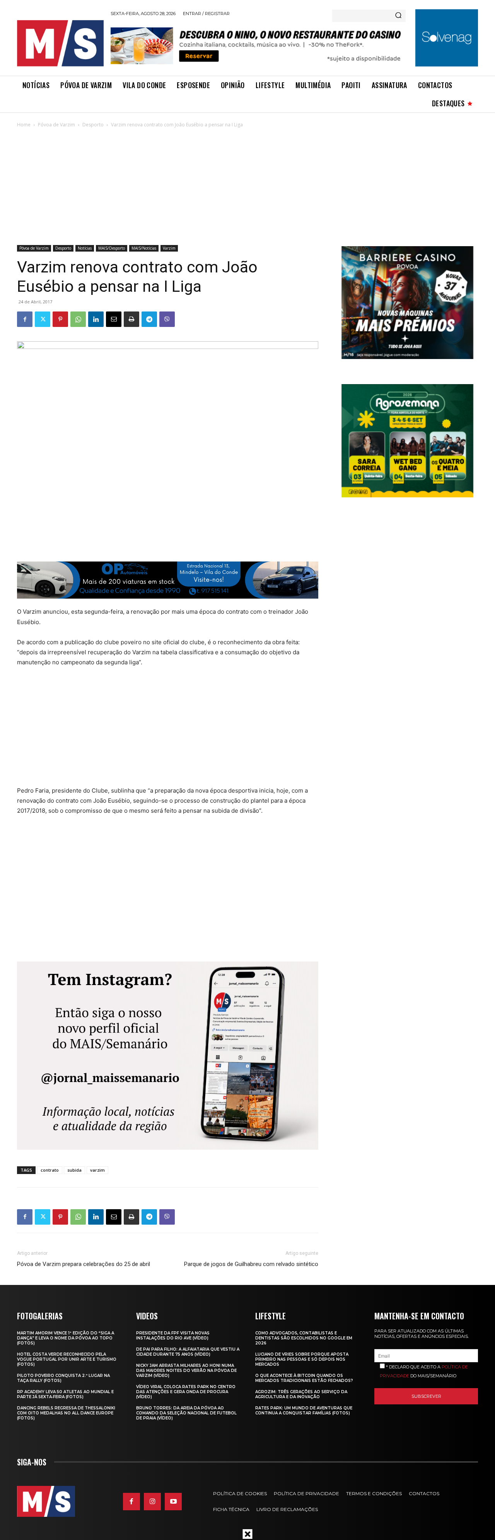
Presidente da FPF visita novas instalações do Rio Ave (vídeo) (173, 1336)
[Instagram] (152, 1501)
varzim (97, 1170)
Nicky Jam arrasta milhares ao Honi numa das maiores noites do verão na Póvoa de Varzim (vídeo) (186, 1370)
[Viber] (167, 319)
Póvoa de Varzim (56, 124)
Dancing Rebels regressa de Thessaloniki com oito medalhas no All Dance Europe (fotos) (66, 1413)
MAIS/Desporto (111, 248)
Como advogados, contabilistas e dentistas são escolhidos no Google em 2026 (303, 1338)
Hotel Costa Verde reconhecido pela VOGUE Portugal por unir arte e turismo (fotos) (66, 1359)
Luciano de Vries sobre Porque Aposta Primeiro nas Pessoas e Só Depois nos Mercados (301, 1359)
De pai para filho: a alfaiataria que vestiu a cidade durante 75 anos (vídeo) (187, 1352)
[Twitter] (42, 319)
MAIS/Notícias (143, 248)
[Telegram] (149, 319)
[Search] (398, 16)
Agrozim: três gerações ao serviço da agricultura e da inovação (301, 1394)
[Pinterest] (60, 319)
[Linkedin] (96, 319)
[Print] (131, 319)
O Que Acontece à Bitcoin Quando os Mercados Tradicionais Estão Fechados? (304, 1378)
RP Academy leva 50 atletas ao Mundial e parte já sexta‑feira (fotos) (65, 1394)
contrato (50, 1170)
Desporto (93, 124)
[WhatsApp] (78, 319)
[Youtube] (173, 1501)
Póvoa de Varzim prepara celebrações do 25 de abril (83, 1264)
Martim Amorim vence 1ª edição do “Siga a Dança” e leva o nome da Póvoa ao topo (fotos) (65, 1338)
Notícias (85, 248)
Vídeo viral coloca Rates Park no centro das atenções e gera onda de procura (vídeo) (186, 1391)
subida (74, 1170)
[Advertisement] (247, 187)
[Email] (113, 319)
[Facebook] (24, 319)
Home (24, 124)
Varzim (169, 248)
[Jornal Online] (60, 43)
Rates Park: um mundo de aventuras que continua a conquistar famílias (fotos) (303, 1411)
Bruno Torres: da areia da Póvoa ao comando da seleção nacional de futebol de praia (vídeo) (186, 1413)
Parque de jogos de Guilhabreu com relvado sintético (251, 1264)
